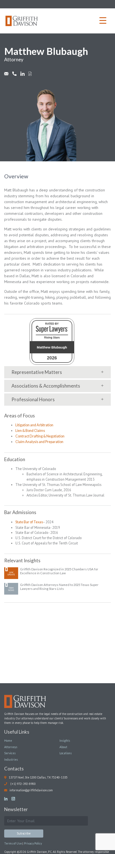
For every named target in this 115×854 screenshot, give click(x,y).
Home (8, 740)
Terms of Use (13, 843)
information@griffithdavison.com (31, 790)
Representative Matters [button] (36, 372)
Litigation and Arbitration (34, 425)
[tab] (57, 372)
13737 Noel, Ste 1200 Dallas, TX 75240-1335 (37, 777)
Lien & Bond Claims (30, 431)
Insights (64, 740)
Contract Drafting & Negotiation (39, 436)
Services (10, 753)
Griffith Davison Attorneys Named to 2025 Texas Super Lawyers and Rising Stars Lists (59, 586)
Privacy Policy (33, 843)
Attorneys (10, 747)
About (63, 747)
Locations (65, 753)
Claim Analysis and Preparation (39, 442)
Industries (11, 759)
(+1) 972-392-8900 (23, 783)
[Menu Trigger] (103, 20)
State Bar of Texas (29, 522)
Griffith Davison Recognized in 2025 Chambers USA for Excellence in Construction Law (59, 571)
